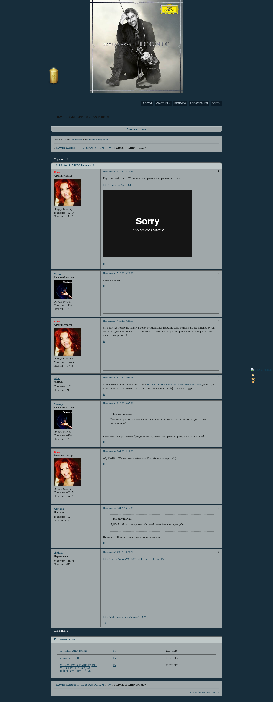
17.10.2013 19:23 (124, 171)
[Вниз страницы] (253, 384)
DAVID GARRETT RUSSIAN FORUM (80, 147)
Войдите (77, 139)
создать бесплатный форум (204, 692)
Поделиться (109, 171)
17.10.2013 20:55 (124, 321)
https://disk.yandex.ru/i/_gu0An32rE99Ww (125, 617)
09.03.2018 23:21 (124, 552)
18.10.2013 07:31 (124, 403)
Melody (58, 273)
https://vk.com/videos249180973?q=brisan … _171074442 (134, 559)
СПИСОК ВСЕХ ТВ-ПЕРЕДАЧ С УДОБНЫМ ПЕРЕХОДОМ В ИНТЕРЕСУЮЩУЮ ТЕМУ (78, 668)
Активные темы (136, 129)
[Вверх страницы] (261, 369)
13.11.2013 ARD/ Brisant (73, 650)
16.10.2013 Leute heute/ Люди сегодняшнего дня (174, 384)
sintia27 (58, 552)
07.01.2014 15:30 (124, 508)
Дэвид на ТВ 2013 (70, 658)
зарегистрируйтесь (97, 139)
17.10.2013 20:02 (124, 273)
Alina (57, 378)
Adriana (59, 508)
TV (109, 147)
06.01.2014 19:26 (124, 451)
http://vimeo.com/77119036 (117, 185)
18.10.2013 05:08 (124, 377)
